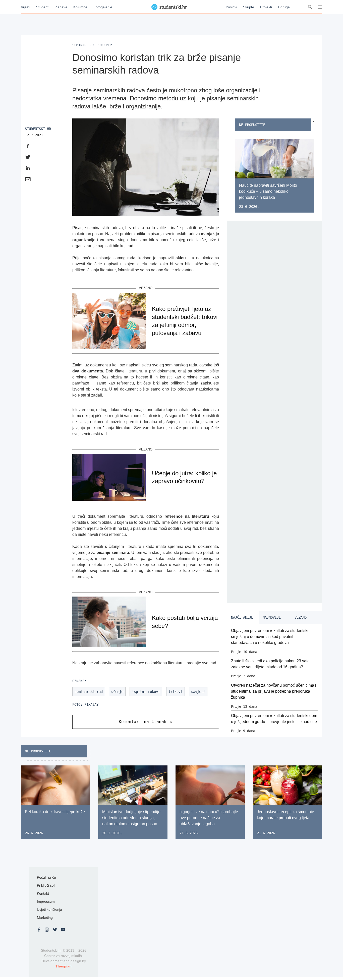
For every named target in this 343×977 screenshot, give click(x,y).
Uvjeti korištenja (49, 909)
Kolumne (80, 7)
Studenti (42, 7)
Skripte (248, 7)
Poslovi (231, 7)
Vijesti (25, 7)
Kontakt (43, 893)
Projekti (266, 7)
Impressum (46, 901)
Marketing (45, 918)
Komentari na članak (142, 721)
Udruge (284, 7)
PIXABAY (91, 704)
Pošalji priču (46, 877)
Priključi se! (46, 885)
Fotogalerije (102, 7)
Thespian (63, 966)
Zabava (61, 7)
